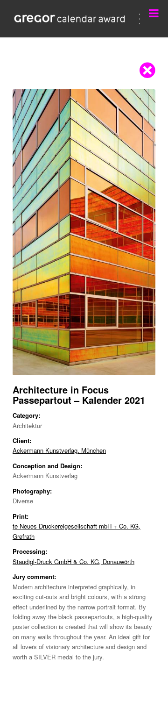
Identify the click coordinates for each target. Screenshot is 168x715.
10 (110, 364)
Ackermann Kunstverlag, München (59, 450)
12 (125, 364)
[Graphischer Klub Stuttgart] (70, 18)
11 (117, 364)
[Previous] (34, 232)
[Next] (134, 232)
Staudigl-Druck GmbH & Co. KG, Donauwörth (73, 561)
